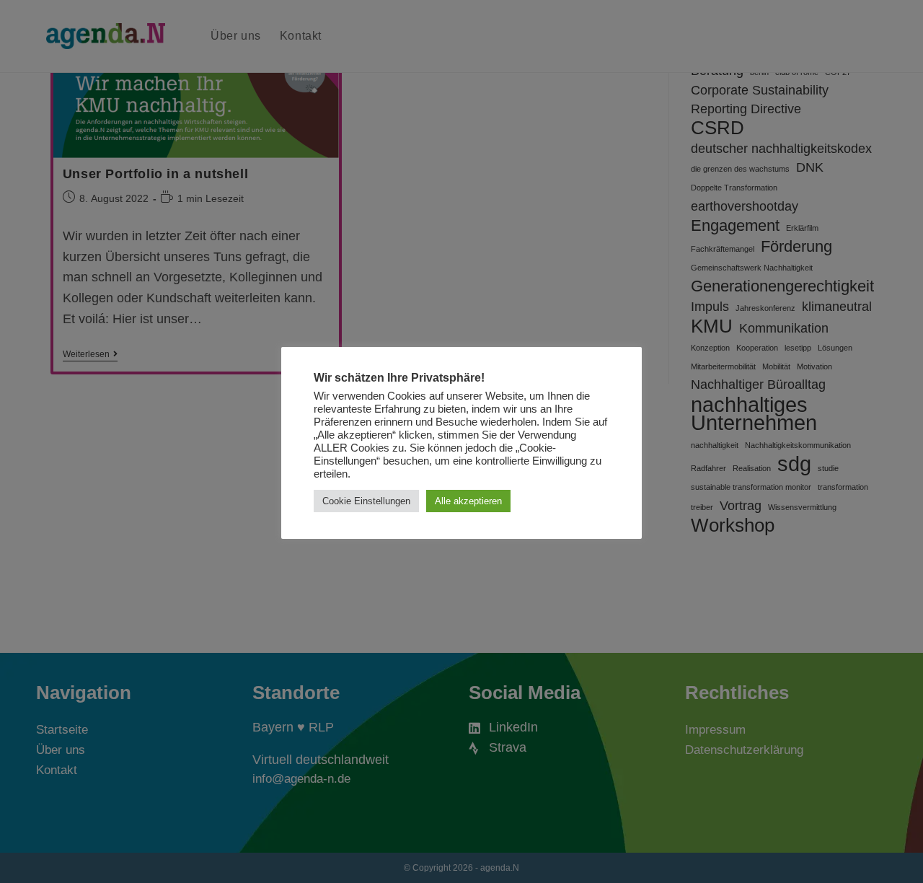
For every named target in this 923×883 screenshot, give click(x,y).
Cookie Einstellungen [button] (366, 501)
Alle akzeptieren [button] (468, 501)
